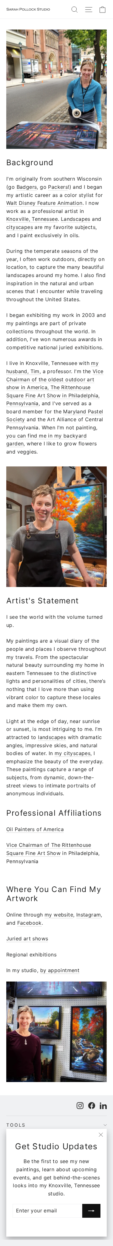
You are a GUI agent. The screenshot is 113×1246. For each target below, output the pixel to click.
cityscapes (19, 227)
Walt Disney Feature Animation (44, 203)
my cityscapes (72, 753)
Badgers (27, 187)
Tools (16, 1125)
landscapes (52, 737)
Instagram (88, 914)
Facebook (29, 923)
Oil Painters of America (35, 829)
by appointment (60, 970)
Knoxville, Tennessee (32, 219)
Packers (58, 187)
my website (59, 914)
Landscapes (75, 219)
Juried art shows (27, 938)
